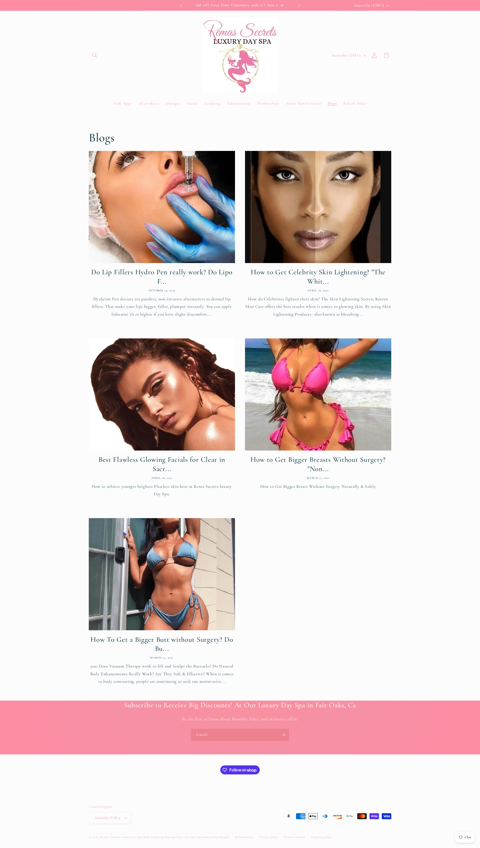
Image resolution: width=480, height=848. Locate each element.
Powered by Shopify (216, 837)
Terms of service (295, 837)
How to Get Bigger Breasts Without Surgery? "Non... (318, 464)
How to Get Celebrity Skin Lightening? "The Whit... (318, 277)
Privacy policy (268, 837)
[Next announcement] (299, 5)
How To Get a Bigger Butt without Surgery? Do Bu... (161, 644)
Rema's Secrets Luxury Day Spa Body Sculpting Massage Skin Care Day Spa (151, 837)
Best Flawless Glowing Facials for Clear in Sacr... (161, 464)
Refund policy (244, 837)
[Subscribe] (283, 734)
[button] (95, 55)
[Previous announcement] (181, 5)
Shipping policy (321, 837)
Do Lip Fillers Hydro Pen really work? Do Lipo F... (161, 277)
